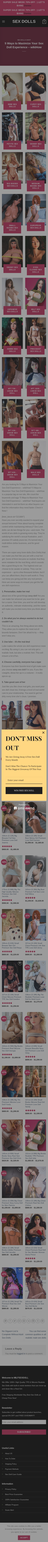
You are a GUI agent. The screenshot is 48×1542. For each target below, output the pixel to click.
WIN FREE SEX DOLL (24, 790)
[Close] (43, 732)
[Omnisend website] (24, 807)
